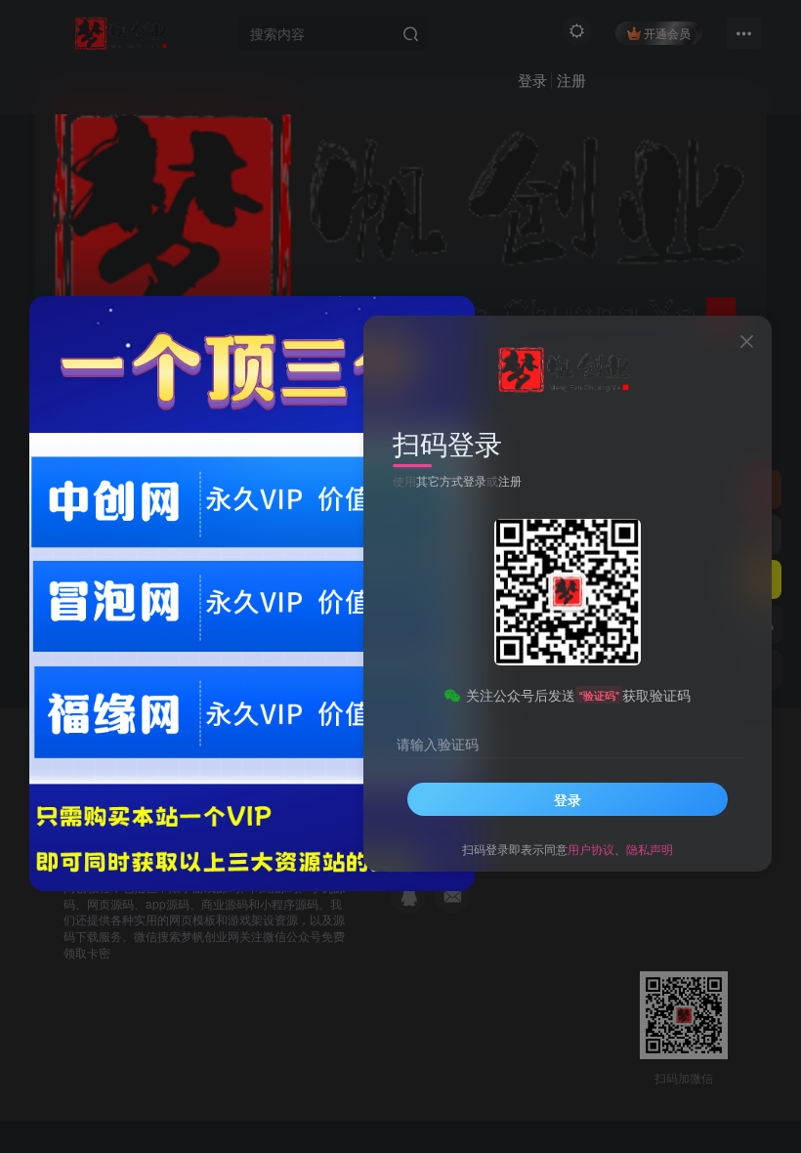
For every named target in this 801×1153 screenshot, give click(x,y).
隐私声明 (649, 848)
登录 (567, 799)
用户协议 (591, 848)
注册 (510, 480)
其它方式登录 (451, 480)
